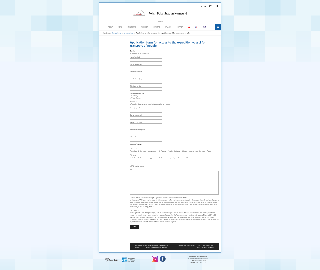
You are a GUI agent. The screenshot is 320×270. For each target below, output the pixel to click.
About (110, 27)
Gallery (168, 27)
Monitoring (132, 27)
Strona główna (116, 33)
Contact (179, 27)
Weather (144, 27)
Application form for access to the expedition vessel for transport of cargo (196, 246)
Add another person (138, 166)
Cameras (156, 27)
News (120, 27)
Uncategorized (128, 33)
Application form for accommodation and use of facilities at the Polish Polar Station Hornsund (151, 246)
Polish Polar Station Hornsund (167, 13)
